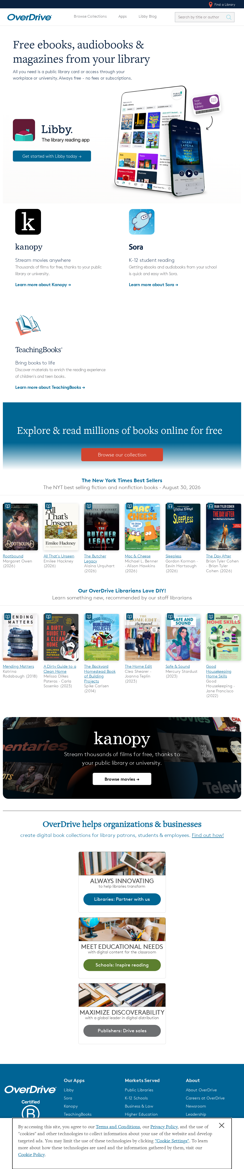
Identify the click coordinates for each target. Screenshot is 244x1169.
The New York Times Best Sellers (122, 480)
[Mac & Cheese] (142, 551)
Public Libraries (139, 1090)
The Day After (218, 556)
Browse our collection (122, 455)
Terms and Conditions (118, 1127)
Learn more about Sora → (153, 284)
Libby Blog (148, 16)
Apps (122, 16)
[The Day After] (223, 551)
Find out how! (208, 835)
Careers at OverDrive (205, 1098)
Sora (68, 1098)
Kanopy (71, 1106)
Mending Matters (18, 666)
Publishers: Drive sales (122, 1030)
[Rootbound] (20, 551)
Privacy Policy (164, 1127)
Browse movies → (122, 779)
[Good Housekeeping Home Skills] (223, 661)
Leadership (196, 1114)
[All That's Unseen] (61, 551)
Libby (69, 1090)
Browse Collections (90, 16)
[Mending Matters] (20, 661)
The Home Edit (138, 666)
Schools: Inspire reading (122, 965)
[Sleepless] (183, 551)
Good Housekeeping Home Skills (218, 671)
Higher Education (141, 1114)
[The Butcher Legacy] (101, 551)
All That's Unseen (59, 556)
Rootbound (13, 556)
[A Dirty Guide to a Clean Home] (61, 661)
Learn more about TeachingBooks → (50, 387)
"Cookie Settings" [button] (172, 1141)
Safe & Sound (178, 666)
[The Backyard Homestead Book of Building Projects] (101, 661)
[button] (91, 1080)
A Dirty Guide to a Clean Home (60, 668)
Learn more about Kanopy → (43, 284)
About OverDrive (201, 1090)
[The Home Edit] (142, 661)
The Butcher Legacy (95, 558)
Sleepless (173, 556)
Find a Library (224, 4)
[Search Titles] (230, 17)
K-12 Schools (136, 1098)
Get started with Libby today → (51, 156)
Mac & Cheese (138, 556)
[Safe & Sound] (183, 661)
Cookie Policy (31, 1155)
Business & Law (139, 1106)
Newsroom (196, 1106)
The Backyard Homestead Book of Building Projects (100, 673)
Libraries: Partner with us (122, 899)
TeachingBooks (78, 1114)
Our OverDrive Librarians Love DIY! (122, 590)
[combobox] (200, 17)
